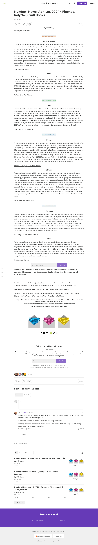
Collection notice (61, 531)
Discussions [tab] (28, 453)
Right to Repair (58, 303)
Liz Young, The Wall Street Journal (26, 235)
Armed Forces (25, 300)
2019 (61, 306)
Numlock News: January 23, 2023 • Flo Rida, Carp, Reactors (36, 473)
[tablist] (22, 395)
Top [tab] (16, 453)
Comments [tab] (18, 395)
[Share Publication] (74, 3)
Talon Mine (35, 296)
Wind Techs (60, 296)
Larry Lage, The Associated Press (25, 129)
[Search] (70, 3)
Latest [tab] (21, 453)
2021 (52, 306)
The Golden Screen (47, 300)
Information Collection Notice (48, 367)
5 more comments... (20, 443)
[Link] (11, 41)
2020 (57, 306)
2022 (48, 306)
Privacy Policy (63, 367)
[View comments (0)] (33, 497)
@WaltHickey (39, 283)
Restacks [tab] (27, 395)
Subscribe (82, 3)
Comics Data (26, 303)
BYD (72, 293)
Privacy (47, 531)
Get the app (58, 536)
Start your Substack (44, 536)
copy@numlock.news (68, 285)
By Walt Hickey (19, 461)
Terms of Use (58, 365)
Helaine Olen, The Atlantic (23, 95)
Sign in (92, 3)
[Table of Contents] (2, 272)
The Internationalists (47, 293)
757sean (21, 413)
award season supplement (59, 289)
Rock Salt (51, 296)
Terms (53, 531)
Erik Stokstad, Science (21, 260)
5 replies (23, 434)
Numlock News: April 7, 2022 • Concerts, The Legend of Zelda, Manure (38, 488)
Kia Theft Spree (50, 303)
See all (18, 503)
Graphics (43, 301)
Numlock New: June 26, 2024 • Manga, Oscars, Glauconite (39, 458)
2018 (65, 306)
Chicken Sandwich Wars (69, 303)
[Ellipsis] (82, 412)
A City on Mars (70, 300)
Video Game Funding (62, 293)
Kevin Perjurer (42, 303)
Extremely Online (34, 303)
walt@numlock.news (23, 285)
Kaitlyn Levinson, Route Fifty (24, 200)
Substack (39, 541)
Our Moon (43, 296)
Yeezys (18, 300)
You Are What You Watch (54, 301)
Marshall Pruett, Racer (21, 69)
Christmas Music (35, 300)
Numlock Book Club (32, 289)
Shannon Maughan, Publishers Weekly (27, 166)
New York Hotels (59, 300)
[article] (49, 462)
